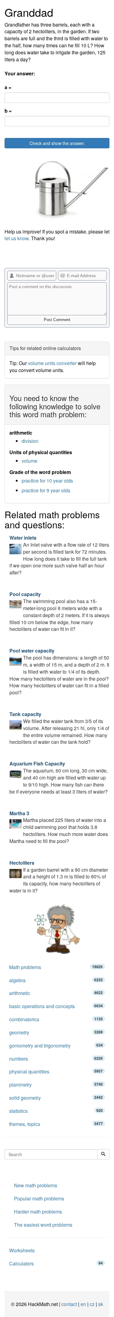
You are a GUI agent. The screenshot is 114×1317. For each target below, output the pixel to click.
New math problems (35, 1185)
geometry (56, 1032)
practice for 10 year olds (47, 480)
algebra (56, 980)
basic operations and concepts (56, 1006)
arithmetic (56, 993)
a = (8, 87)
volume (29, 460)
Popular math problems (39, 1198)
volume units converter (52, 363)
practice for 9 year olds (46, 490)
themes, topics (56, 1123)
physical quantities (56, 1071)
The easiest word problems (43, 1224)
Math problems (56, 967)
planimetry (56, 1084)
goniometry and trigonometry (56, 1045)
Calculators (56, 1263)
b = (8, 110)
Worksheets (22, 1250)
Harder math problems (38, 1211)
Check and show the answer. (57, 143)
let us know (17, 238)
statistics (56, 1110)
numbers (56, 1058)
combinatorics (56, 1019)
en (83, 1304)
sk (100, 1304)
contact (69, 1304)
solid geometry (56, 1097)
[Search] (103, 1154)
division (30, 440)
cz (92, 1304)
